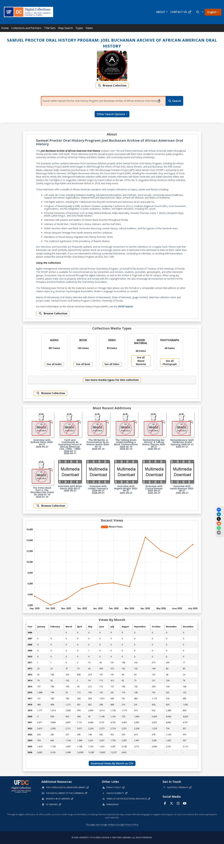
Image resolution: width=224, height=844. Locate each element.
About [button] (160, 12)
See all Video (111, 364)
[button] (199, 12)
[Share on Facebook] (220, 510)
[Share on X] (219, 519)
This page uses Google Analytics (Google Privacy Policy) (112, 824)
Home (5, 28)
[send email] (220, 533)
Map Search (65, 28)
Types (79, 28)
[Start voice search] (160, 100)
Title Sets (50, 28)
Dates (89, 28)
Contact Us (178, 12)
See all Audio (54, 364)
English (211, 12)
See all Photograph (170, 362)
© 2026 (112, 837)
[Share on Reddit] (220, 523)
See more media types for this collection (112, 380)
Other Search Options (111, 114)
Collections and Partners (26, 28)
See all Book (83, 364)
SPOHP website (125, 306)
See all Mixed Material (141, 361)
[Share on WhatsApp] (220, 528)
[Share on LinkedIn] (220, 514)
